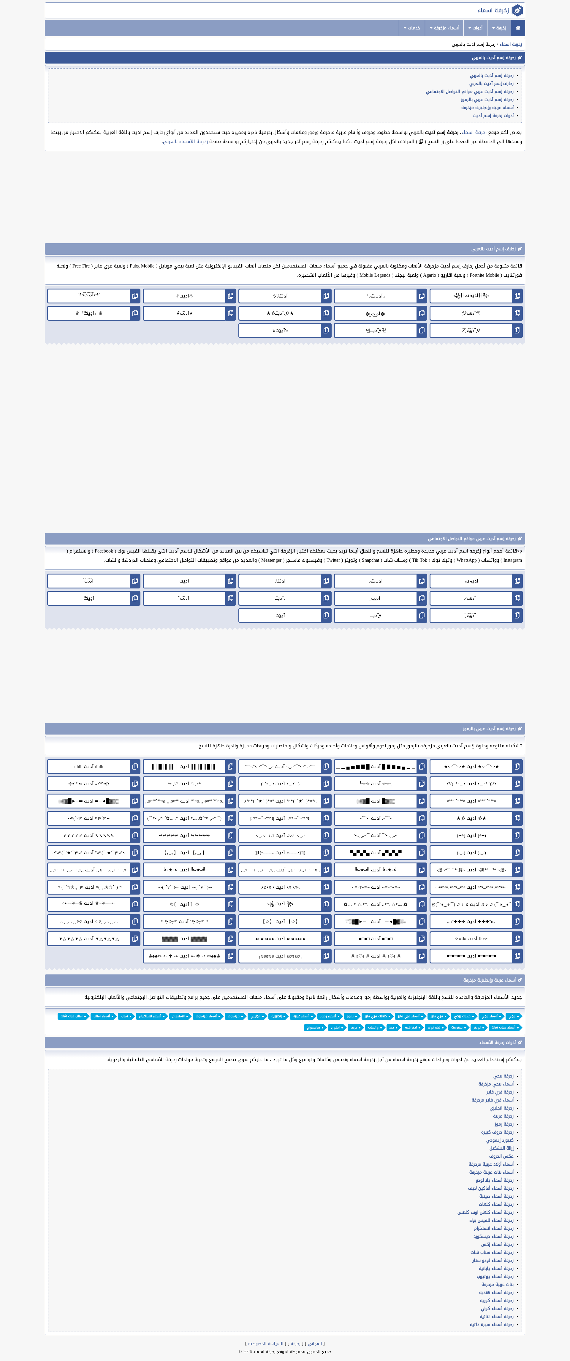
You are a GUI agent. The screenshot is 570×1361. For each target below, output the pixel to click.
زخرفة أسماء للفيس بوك (491, 1220)
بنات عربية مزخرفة (498, 1285)
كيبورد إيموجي (500, 1140)
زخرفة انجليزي (502, 1108)
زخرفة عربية (503, 1116)
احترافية (411, 1027)
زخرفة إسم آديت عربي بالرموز (487, 100)
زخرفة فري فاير (500, 1092)
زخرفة (500, 28)
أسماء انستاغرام (150, 1016)
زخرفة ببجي (503, 1076)
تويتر (477, 1027)
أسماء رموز (328, 1016)
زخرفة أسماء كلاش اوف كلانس (485, 1212)
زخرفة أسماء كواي (497, 1309)
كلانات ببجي (462, 1016)
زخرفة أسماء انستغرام (494, 1228)
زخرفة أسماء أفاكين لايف (491, 1188)
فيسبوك (234, 1016)
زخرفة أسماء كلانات (496, 1204)
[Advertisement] (285, 197)
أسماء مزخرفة (446, 28)
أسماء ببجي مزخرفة (496, 1084)
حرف (354, 1027)
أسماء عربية (301, 1016)
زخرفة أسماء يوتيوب (495, 1277)
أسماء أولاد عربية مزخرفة (491, 1164)
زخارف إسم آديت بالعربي (491, 84)
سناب (124, 1016)
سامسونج (313, 1027)
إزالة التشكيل (502, 1148)
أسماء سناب (102, 1016)
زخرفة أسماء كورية (497, 1301)
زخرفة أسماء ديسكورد (494, 1236)
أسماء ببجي (490, 1016)
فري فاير (436, 1016)
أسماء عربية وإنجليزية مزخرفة (487, 108)
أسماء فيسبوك (206, 1016)
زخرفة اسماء (493, 10)
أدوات (476, 28)
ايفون (335, 1027)
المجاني (315, 1344)
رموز (350, 1016)
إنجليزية (276, 1016)
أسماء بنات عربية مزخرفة (491, 1172)
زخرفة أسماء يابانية (496, 1269)
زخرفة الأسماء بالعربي (185, 141)
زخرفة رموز (504, 1124)
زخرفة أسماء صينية (496, 1196)
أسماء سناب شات (503, 1027)
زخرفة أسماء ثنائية (497, 1317)
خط (392, 1027)
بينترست (457, 1027)
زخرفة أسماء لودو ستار (493, 1260)
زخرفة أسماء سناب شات (492, 1252)
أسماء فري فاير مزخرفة (493, 1100)
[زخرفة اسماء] (518, 28)
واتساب (373, 1027)
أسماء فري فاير (408, 1016)
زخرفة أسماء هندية (496, 1293)
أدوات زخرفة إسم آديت (493, 116)
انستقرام (178, 1016)
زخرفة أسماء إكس (497, 1244)
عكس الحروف (501, 1156)
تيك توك (434, 1027)
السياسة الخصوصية (265, 1344)
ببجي (512, 1016)
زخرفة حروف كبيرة (497, 1132)
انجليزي (255, 1016)
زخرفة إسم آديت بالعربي (492, 76)
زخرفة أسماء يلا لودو (495, 1180)
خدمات (413, 28)
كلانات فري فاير (376, 1016)
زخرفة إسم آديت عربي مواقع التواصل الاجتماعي (470, 92)
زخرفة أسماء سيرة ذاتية (492, 1325)
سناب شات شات (72, 1016)
